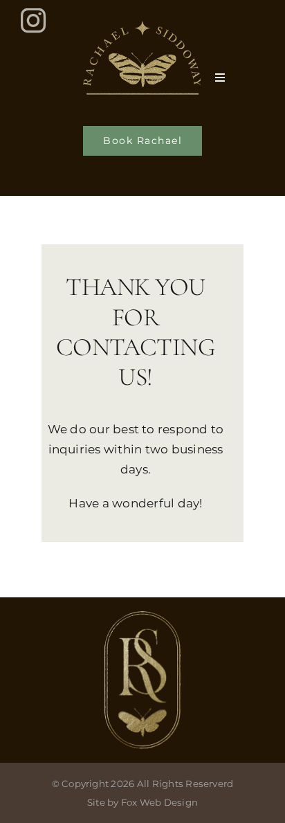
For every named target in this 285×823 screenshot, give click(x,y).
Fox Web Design (159, 802)
